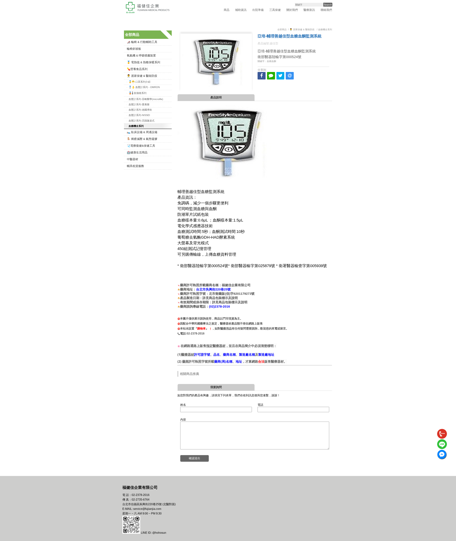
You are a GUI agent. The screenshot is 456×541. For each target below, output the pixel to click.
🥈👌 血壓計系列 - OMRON (144, 87)
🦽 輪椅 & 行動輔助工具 (142, 41)
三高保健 (275, 9)
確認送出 (194, 458)
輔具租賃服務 (135, 166)
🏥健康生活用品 (137, 152)
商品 (226, 9)
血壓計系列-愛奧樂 (139, 104)
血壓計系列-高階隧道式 (141, 120)
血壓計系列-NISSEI (139, 115)
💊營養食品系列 (137, 69)
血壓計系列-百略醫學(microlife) (146, 99)
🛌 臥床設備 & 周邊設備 (142, 132)
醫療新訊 (309, 9)
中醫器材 (132, 159)
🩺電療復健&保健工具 (141, 145)
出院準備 (258, 9)
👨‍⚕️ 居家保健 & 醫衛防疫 (142, 75)
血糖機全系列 (136, 126)
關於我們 (292, 9)
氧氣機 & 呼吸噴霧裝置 (141, 55)
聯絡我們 (326, 9)
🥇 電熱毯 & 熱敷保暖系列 (143, 62)
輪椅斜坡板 (134, 48)
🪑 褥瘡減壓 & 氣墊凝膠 (142, 138)
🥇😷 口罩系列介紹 (139, 81)
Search (328, 4)
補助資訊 (241, 9)
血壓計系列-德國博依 (140, 109)
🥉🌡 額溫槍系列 (137, 93)
